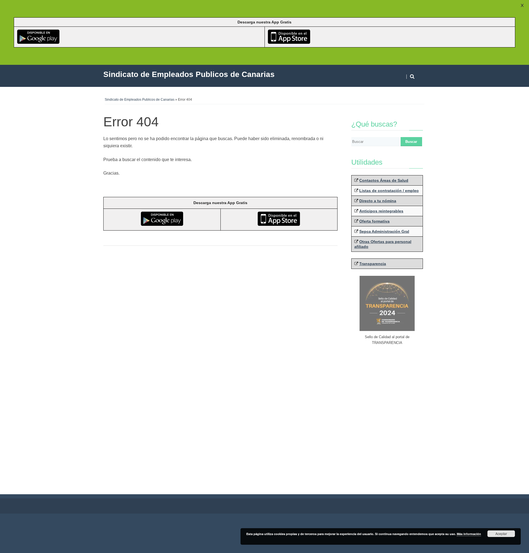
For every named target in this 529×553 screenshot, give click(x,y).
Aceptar (501, 533)
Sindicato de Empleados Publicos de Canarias (139, 99)
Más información (469, 534)
